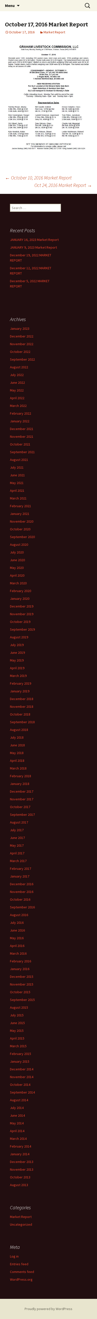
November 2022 (21, 344)
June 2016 (17, 930)
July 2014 (17, 1107)
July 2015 (17, 1015)
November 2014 (21, 1077)
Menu (10, 5)
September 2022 (22, 359)
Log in (14, 1256)
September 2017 (22, 814)
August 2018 (19, 729)
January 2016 (19, 969)
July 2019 (17, 645)
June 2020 (17, 560)
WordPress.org (21, 1279)
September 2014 (22, 1092)
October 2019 (20, 621)
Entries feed (19, 1264)
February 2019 (20, 683)
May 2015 (17, 1030)
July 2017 (17, 830)
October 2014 (20, 1084)
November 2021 (21, 436)
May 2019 (17, 660)
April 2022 (17, 398)
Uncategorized (21, 1224)
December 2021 (21, 429)
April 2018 (17, 760)
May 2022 (17, 390)
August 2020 (19, 544)
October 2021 (20, 444)
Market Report (54, 32)
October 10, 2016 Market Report (38, 177)
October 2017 (20, 807)
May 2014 (17, 1123)
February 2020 (20, 591)
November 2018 (21, 706)
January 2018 (19, 783)
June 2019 (17, 652)
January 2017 (19, 876)
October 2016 (20, 899)
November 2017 (21, 799)
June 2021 (17, 475)
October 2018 (20, 714)
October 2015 (20, 992)
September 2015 (22, 999)
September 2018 (22, 722)
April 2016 (17, 945)
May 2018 (17, 753)
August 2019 (19, 637)
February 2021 (20, 506)
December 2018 (21, 699)
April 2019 (17, 668)
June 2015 (17, 1023)
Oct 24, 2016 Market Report (63, 185)
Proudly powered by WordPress (48, 1309)
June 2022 (17, 382)
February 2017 (20, 868)
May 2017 (17, 845)
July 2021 (17, 467)
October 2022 (20, 351)
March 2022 (18, 405)
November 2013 (21, 1169)
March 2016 (18, 953)
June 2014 (17, 1115)
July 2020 (17, 552)
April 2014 (17, 1131)
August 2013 (19, 1185)
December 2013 (21, 1161)
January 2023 (19, 328)
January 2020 (19, 598)
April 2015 (17, 1038)
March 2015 (18, 1046)
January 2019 (19, 691)
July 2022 (17, 375)
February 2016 (20, 961)
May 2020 (17, 567)
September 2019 (22, 629)
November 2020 (21, 521)
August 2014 (19, 1100)
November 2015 (21, 984)
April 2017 (17, 853)
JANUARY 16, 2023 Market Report (34, 239)
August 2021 (19, 459)
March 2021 (18, 498)
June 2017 (17, 837)
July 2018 (17, 737)
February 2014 (20, 1146)
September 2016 (22, 907)
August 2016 (19, 915)
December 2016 (21, 884)
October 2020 (20, 529)
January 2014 (19, 1154)
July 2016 (17, 922)
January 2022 (19, 421)
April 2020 (17, 575)
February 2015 (20, 1053)
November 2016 (21, 891)
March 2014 (18, 1138)
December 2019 (21, 606)
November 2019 (21, 614)
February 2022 (20, 413)
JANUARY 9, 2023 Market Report (33, 247)
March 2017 (18, 861)
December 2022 (21, 336)
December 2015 (21, 976)
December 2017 (21, 791)
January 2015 (19, 1061)
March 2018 (18, 768)
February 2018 (20, 776)
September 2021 (22, 452)
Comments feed (22, 1271)
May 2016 (17, 938)
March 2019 (18, 675)
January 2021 (19, 513)
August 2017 (19, 822)
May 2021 (17, 483)
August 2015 (19, 1007)
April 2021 (17, 490)
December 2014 (21, 1069)
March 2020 (18, 583)
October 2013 (20, 1177)
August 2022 (19, 367)
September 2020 (22, 537)
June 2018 (17, 745)
